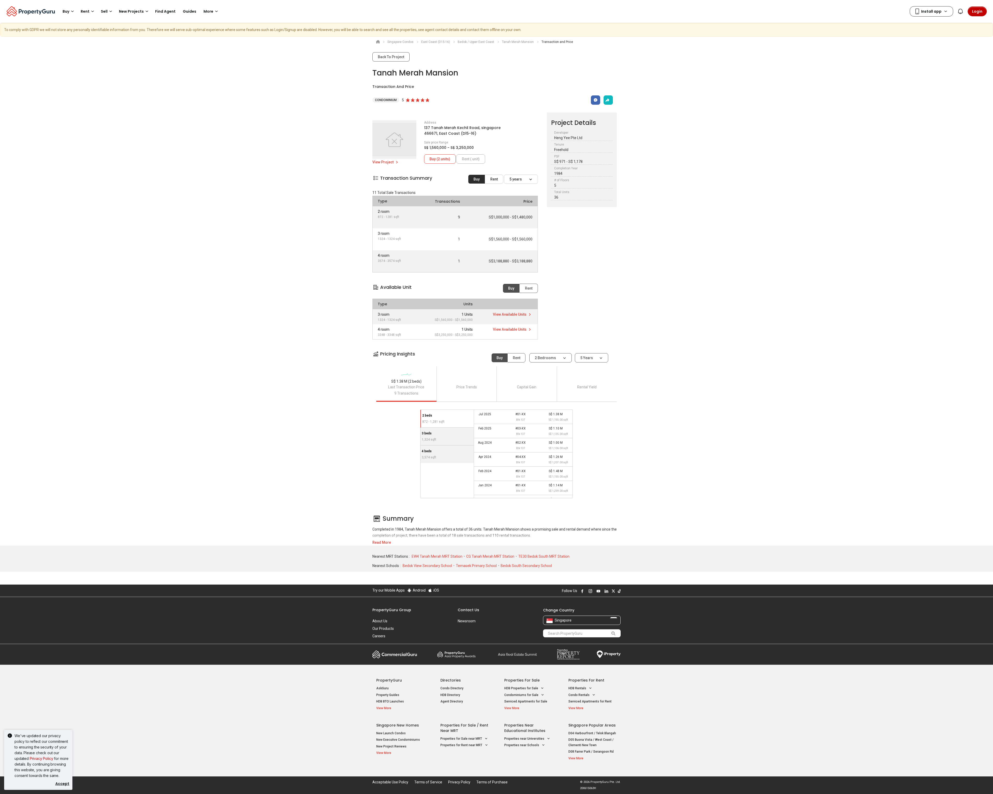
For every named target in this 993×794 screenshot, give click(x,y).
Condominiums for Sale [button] (521, 695)
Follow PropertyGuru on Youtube (598, 591)
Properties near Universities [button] (524, 738)
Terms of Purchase (492, 782)
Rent (494, 179)
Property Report (568, 654)
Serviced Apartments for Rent (590, 701)
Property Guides (387, 695)
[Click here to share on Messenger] (595, 100)
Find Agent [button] (165, 11)
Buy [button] (66, 11)
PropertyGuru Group (391, 609)
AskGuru (382, 688)
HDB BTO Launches (390, 701)
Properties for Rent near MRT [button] (461, 745)
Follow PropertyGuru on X (613, 591)
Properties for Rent (586, 680)
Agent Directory (451, 701)
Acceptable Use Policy (390, 782)
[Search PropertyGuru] (613, 633)
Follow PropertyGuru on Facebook (581, 591)
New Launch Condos (391, 733)
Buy (476, 179)
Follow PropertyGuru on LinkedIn (606, 591)
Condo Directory (451, 688)
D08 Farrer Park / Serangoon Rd (591, 751)
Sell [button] (104, 11)
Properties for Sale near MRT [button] (461, 738)
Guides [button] (189, 11)
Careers (378, 636)
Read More (381, 542)
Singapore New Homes (397, 725)
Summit (517, 654)
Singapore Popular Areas (592, 725)
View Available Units (510, 314)
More (208, 11)
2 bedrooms (546, 358)
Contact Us (468, 609)
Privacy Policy (41, 758)
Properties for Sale (522, 680)
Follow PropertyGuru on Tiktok (618, 591)
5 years (516, 179)
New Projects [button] (131, 11)
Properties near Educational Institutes (524, 728)
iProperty (609, 654)
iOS (436, 590)
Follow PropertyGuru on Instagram (589, 591)
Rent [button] (85, 11)
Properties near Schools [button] (522, 745)
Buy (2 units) (440, 159)
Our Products (383, 628)
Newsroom (467, 621)
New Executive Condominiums (398, 740)
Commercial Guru (394, 654)
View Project (383, 162)
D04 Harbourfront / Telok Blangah (592, 733)
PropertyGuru (389, 680)
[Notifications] (960, 11)
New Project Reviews (391, 746)
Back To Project (391, 57)
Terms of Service (428, 782)
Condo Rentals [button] (579, 695)
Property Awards (456, 654)
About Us (379, 621)
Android (419, 590)
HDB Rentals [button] (577, 688)
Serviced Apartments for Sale (525, 701)
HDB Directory (450, 695)
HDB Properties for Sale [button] (521, 688)
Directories (450, 680)
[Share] (608, 100)
